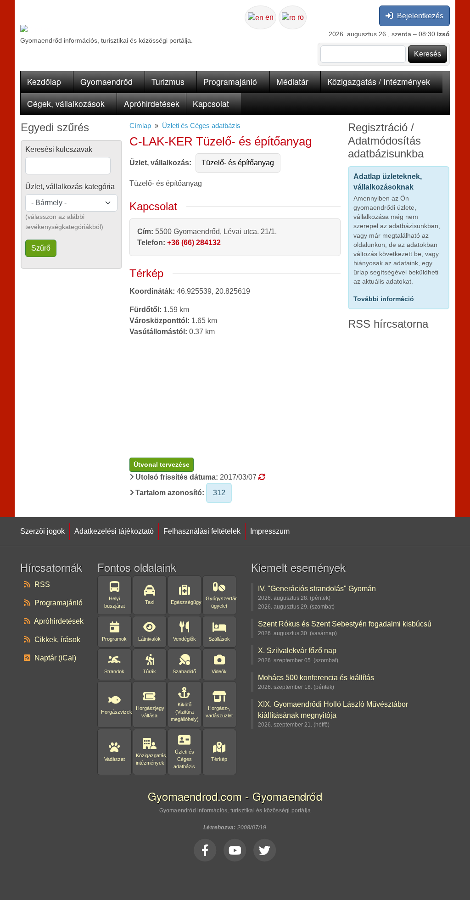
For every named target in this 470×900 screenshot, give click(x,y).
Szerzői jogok (42, 531)
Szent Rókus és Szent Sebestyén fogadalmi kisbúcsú (344, 624)
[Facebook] (205, 850)
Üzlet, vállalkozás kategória (70, 186)
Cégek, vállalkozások (66, 103)
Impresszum (270, 531)
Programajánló (230, 81)
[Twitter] (265, 850)
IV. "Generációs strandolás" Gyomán (317, 588)
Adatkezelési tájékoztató (114, 531)
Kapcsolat (211, 103)
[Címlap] (35, 30)
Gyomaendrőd (106, 81)
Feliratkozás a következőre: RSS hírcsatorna (351, 340)
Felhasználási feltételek (202, 531)
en (268, 17)
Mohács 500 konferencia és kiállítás (316, 677)
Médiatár (292, 81)
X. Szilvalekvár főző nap (297, 650)
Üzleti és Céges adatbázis (201, 125)
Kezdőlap (44, 81)
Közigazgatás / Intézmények (378, 81)
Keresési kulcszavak (58, 149)
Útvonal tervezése (162, 464)
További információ (383, 298)
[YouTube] (235, 850)
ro (300, 17)
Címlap (140, 125)
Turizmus (168, 81)
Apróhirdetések (151, 103)
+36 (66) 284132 (194, 242)
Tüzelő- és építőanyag (237, 163)
